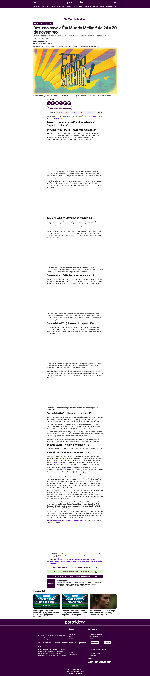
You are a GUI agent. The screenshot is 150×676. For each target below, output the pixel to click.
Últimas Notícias (111, 6)
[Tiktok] (107, 662)
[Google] (89, 662)
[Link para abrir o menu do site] (35, 2)
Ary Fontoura (88, 472)
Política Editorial (94, 636)
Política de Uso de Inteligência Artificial (99, 647)
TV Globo (58, 118)
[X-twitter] (102, 662)
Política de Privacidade (95, 653)
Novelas (45, 6)
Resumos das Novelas (94, 561)
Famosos (68, 6)
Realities (62, 6)
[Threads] (105, 662)
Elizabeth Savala (67, 472)
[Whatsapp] (92, 662)
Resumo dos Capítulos (64, 561)
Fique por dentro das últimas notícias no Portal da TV (71, 576)
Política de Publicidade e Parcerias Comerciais (98, 650)
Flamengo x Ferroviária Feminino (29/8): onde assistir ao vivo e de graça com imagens (46, 614)
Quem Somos (93, 632)
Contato (92, 638)
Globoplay (68, 520)
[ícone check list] (96, 576)
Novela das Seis (78, 559)
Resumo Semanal (79, 561)
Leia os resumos (78, 520)
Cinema (75, 6)
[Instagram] (100, 662)
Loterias (101, 6)
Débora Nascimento (61, 462)
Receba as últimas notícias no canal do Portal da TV (71, 572)
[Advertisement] (75, 12)
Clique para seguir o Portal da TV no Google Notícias (71, 567)
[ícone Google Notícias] (96, 567)
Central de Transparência (96, 634)
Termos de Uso (93, 655)
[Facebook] (94, 662)
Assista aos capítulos (54, 520)
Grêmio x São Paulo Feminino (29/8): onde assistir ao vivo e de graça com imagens (74, 613)
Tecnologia (87, 6)
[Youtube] (110, 662)
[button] (115, 2)
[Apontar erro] (92, 46)
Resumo (53, 561)
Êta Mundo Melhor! (75, 19)
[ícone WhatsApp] (96, 572)
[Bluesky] (97, 662)
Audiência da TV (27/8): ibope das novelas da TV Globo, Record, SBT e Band (102, 613)
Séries (80, 6)
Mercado (55, 6)
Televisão (37, 6)
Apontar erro (96, 46)
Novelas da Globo (90, 559)
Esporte (95, 6)
